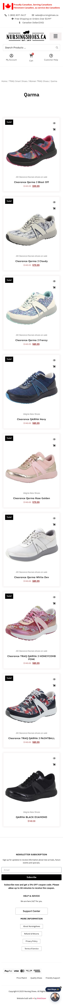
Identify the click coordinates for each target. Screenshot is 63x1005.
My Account (11, 59)
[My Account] (11, 55)
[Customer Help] (51, 55)
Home (4, 81)
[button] (55, 36)
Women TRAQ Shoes (39, 81)
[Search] (57, 47)
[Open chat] (55, 997)
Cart (31, 60)
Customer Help (51, 59)
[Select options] (54, 129)
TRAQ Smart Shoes (18, 81)
